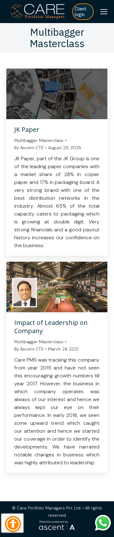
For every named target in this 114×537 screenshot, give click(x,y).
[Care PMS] (37, 11)
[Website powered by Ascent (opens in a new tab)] (57, 530)
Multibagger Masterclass (38, 140)
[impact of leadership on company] (56, 287)
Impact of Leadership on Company (51, 326)
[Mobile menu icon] (104, 11)
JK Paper (26, 129)
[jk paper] (56, 94)
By (28, 147)
